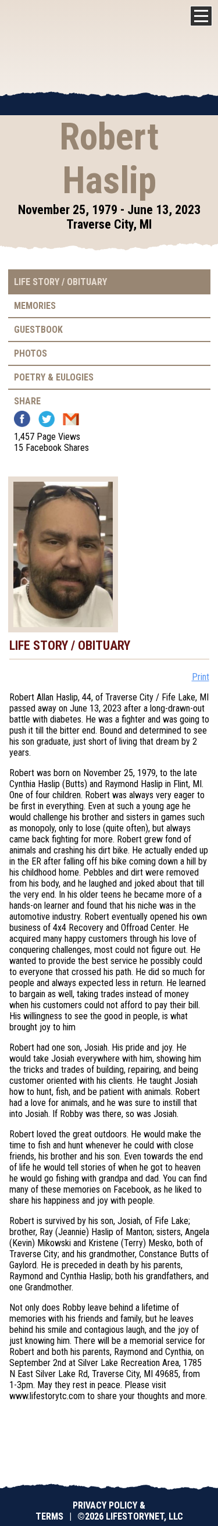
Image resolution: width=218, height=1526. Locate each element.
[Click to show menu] (201, 16)
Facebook (22, 419)
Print (200, 676)
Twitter (46, 419)
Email (71, 419)
